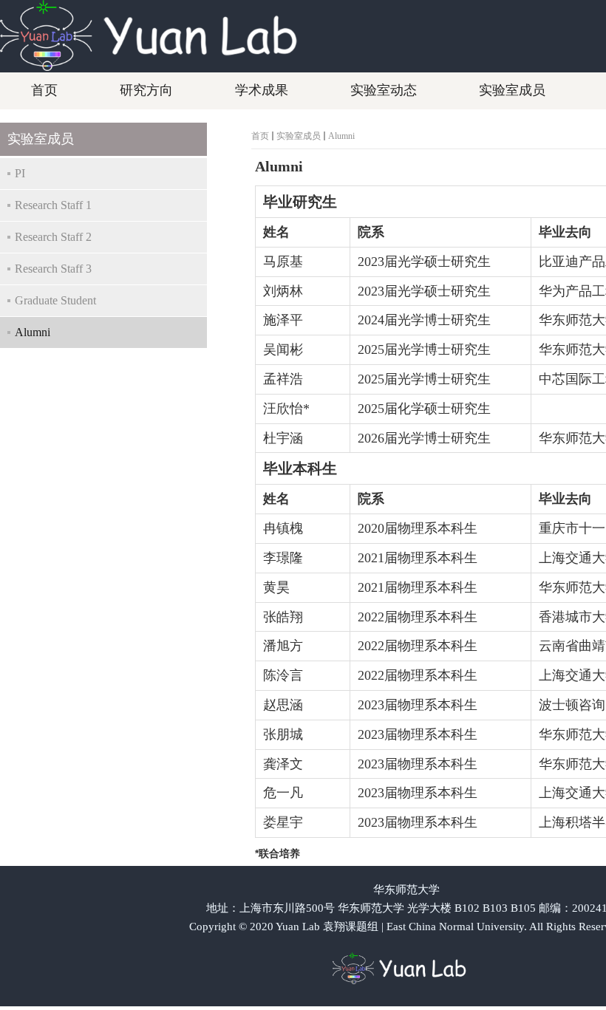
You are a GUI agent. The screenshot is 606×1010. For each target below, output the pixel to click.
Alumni (341, 136)
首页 (260, 136)
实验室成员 (298, 136)
